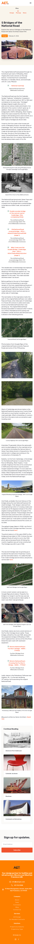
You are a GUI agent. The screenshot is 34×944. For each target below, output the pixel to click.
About (17, 900)
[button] (31, 3)
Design (12, 13)
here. (16, 530)
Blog (17, 907)
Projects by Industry (17, 927)
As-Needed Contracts (17, 919)
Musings (18, 13)
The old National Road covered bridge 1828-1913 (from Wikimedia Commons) (17, 221)
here (11, 559)
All (18, 11)
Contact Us (17, 909)
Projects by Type (17, 929)
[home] (4, 3)
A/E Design (17, 917)
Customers (17, 905)
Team (17, 902)
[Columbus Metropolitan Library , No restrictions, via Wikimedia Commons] (17, 232)
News (24, 13)
